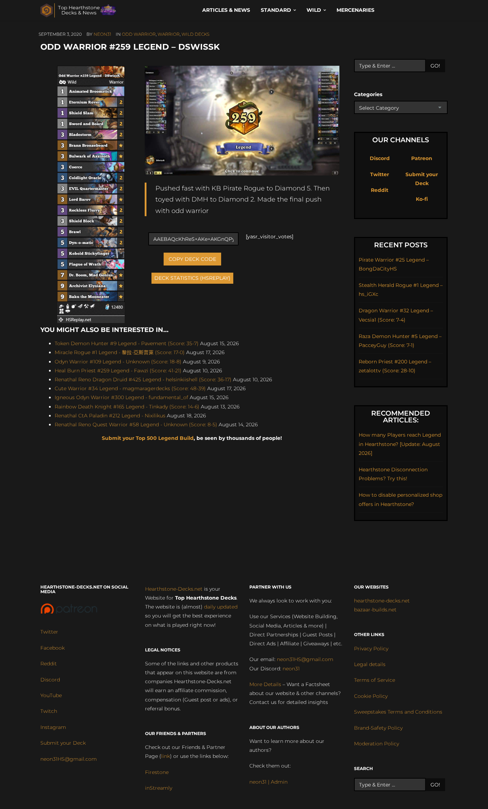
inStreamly (158, 788)
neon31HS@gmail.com (68, 759)
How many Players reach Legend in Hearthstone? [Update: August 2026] (400, 444)
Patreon (421, 158)
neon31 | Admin (268, 782)
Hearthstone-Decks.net (174, 589)
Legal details (369, 664)
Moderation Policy (376, 743)
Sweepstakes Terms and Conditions (398, 712)
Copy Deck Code (192, 259)
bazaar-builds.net (375, 609)
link (165, 756)
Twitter (379, 174)
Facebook (52, 648)
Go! (435, 66)
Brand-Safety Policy (378, 728)
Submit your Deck (63, 743)
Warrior (169, 34)
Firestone (157, 772)
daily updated (221, 607)
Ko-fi (422, 199)
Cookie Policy (371, 696)
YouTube (51, 695)
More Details (265, 684)
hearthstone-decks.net (382, 600)
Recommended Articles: (400, 416)
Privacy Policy (371, 648)
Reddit (379, 190)
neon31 (102, 34)
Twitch (48, 711)
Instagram (53, 727)
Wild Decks (195, 34)
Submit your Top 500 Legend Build (148, 438)
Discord (380, 158)
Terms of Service (374, 680)
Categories (368, 94)
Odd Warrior (139, 34)
